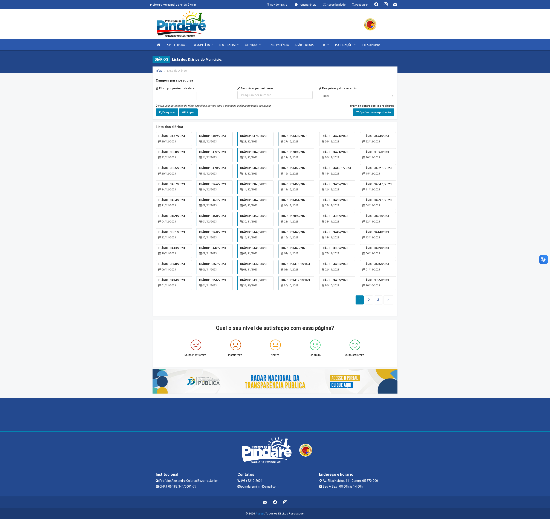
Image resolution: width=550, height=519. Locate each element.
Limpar (189, 112)
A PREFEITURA (176, 44)
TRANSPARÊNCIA (278, 44)
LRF (324, 44)
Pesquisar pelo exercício (339, 88)
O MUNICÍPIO (202, 44)
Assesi (259, 513)
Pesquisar (168, 112)
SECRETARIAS (228, 44)
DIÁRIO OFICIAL (305, 44)
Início (159, 70)
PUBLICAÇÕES (344, 44)
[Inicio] (158, 44)
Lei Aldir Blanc (371, 44)
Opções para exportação (375, 112)
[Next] (388, 299)
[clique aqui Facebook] (275, 502)
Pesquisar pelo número (256, 88)
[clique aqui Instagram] (285, 502)
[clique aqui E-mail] (265, 502)
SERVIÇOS (252, 44)
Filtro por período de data (176, 88)
